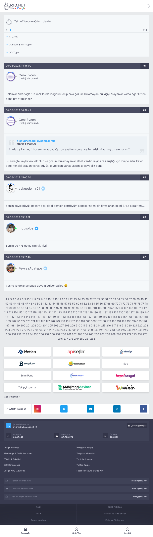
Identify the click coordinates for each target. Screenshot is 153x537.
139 (141, 312)
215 (103, 325)
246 (129, 329)
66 (101, 303)
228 (29, 329)
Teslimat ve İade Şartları (114, 513)
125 (70, 312)
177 (48, 321)
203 (39, 325)
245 (123, 329)
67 (105, 303)
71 (120, 303)
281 (87, 338)
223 (145, 325)
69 (113, 303)
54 (54, 303)
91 (54, 308)
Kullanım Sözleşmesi (114, 520)
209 (72, 325)
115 (21, 312)
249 (145, 329)
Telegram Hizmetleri (85, 453)
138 (136, 312)
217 (114, 325)
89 (46, 308)
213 (93, 325)
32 (110, 299)
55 (58, 303)
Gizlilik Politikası (115, 507)
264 (85, 334)
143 (17, 316)
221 (134, 325)
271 (124, 334)
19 (59, 299)
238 (84, 329)
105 (115, 308)
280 (81, 338)
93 (61, 308)
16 (49, 299)
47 (26, 303)
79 (7, 308)
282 (92, 338)
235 (68, 329)
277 (66, 338)
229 (35, 329)
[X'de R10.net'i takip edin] (64, 409)
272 (129, 334)
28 (94, 299)
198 (12, 325)
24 (79, 299)
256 (41, 334)
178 (53, 321)
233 (57, 329)
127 (80, 312)
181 (68, 321)
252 (19, 334)
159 (99, 316)
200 (23, 325)
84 (26, 308)
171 (18, 321)
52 (46, 303)
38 (134, 299)
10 (28, 299)
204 (44, 325)
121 (49, 312)
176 (43, 321)
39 (138, 299)
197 (7, 325)
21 (67, 299)
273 (134, 334)
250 (8, 334)
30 (102, 299)
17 (52, 299)
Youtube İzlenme (84, 459)
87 (38, 308)
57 (65, 303)
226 (18, 329)
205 (50, 325)
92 (57, 308)
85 (30, 308)
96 (73, 308)
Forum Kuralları (38, 520)
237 (79, 329)
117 (30, 312)
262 (74, 334)
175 (38, 321)
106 (121, 308)
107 (126, 308)
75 (135, 303)
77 (142, 303)
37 (130, 299)
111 (145, 308)
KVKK (38, 513)
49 (34, 303)
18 (56, 299)
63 (89, 303)
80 (11, 308)
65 (97, 303)
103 (105, 308)
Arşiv (38, 507)
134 (116, 312)
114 (16, 312)
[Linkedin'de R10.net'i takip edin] (117, 409)
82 (18, 308)
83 (22, 308)
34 (118, 299)
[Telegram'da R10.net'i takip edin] (90, 409)
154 (74, 316)
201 (28, 325)
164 (125, 316)
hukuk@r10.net (139, 488)
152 (63, 316)
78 (146, 303)
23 (75, 299)
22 (71, 299)
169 (8, 321)
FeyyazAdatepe (30, 268)
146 (33, 316)
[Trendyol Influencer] (125, 387)
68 (109, 303)
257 (47, 334)
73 (127, 303)
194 (134, 321)
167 (140, 316)
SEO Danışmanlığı (12, 465)
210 (78, 325)
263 (79, 334)
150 (53, 316)
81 (14, 308)
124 (65, 312)
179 (58, 321)
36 (126, 299)
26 (87, 299)
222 (140, 325)
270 (118, 334)
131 (101, 312)
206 (56, 325)
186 (93, 321)
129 (90, 312)
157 (89, 316)
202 (33, 325)
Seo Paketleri (12, 396)
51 (42, 303)
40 (142, 299)
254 (30, 334)
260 (63, 334)
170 (14, 321)
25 (83, 299)
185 (88, 321)
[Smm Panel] (76, 352)
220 (129, 325)
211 (83, 325)
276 (60, 338)
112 (6, 312)
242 (106, 329)
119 (39, 312)
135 (121, 312)
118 (35, 312)
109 (136, 308)
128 (85, 312)
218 (119, 325)
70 (116, 303)
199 (17, 325)
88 (42, 308)
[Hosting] (27, 352)
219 (124, 325)
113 (11, 312)
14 (42, 299)
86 (34, 308)
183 (78, 321)
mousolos (26, 228)
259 (58, 334)
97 (77, 308)
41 (145, 299)
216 (108, 325)
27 (90, 299)
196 (144, 321)
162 (115, 316)
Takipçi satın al (27, 387)
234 (62, 329)
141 (7, 316)
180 (63, 321)
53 (50, 303)
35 (122, 299)
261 (69, 334)
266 (96, 334)
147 (38, 316)
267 (102, 334)
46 (22, 303)
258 (52, 334)
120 (44, 312)
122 (54, 312)
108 (131, 308)
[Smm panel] (76, 387)
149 (48, 316)
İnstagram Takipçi (84, 447)
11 (31, 299)
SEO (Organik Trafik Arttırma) (18, 453)
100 (90, 308)
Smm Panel (27, 375)
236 (74, 329)
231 (46, 329)
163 (120, 316)
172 (23, 321)
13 (38, 299)
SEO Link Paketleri (12, 459)
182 (73, 321)
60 (77, 303)
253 (24, 334)
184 (83, 321)
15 (45, 299)
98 (81, 308)
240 (96, 329)
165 (130, 316)
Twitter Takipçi (83, 465)
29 (98, 299)
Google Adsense (11, 447)
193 (129, 321)
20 (63, 299)
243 (112, 329)
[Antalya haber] (76, 363)
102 (100, 308)
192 (124, 321)
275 (145, 334)
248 (140, 329)
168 (145, 316)
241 (101, 329)
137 (131, 312)
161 (110, 316)
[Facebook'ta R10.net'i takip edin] (143, 409)
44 (14, 303)
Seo (125, 363)
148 (43, 316)
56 (62, 303)
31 (106, 299)
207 (61, 325)
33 (114, 299)
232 (51, 329)
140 (147, 312)
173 (28, 321)
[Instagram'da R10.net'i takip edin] (37, 409)
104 (110, 308)
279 (76, 338)
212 (88, 325)
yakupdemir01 (29, 188)
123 (59, 312)
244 (118, 329)
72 (124, 303)
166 (135, 316)
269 (113, 334)
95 (69, 308)
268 (107, 334)
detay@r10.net (140, 496)
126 (75, 312)
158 (94, 316)
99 (85, 308)
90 (50, 308)
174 (33, 321)
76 (138, 303)
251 (14, 334)
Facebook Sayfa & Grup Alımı (90, 470)
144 (23, 316)
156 (84, 316)
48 (30, 303)
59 (73, 303)
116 (25, 312)
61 (81, 303)
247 (134, 329)
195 (139, 321)
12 (34, 299)
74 (131, 303)
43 (10, 303)
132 (105, 312)
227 (24, 329)
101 (95, 308)
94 (65, 308)
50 (38, 303)
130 (95, 312)
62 (85, 303)
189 (109, 321)
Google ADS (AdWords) (15, 470)
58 (69, 303)
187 (98, 321)
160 (105, 316)
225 (13, 329)
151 (59, 316)
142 (12, 316)
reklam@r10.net (139, 480)
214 (98, 325)
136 (126, 312)
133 (111, 312)
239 (90, 329)
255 (35, 334)
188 (103, 321)
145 (28, 316)
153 (69, 316)
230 (40, 329)
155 (79, 316)
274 (139, 334)
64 (93, 303)
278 (71, 338)
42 (6, 303)
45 (18, 303)
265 (91, 334)
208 (67, 325)
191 (119, 321)
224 (7, 329)
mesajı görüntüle (26, 143)
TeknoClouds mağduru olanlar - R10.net (15, 6)
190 (114, 321)
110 (141, 308)
